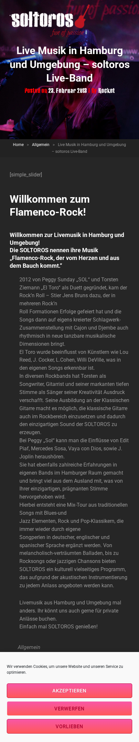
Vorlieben (70, 726)
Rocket (106, 91)
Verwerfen (69, 709)
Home (18, 144)
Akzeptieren (69, 691)
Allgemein (40, 144)
